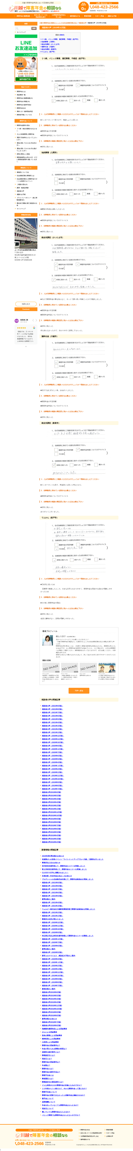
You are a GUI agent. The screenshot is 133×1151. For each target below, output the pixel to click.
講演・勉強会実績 (22, 188)
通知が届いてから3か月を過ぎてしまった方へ (27, 149)
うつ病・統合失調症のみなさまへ (27, 130)
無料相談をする (75, 16)
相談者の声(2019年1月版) (51, 809)
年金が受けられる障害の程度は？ (54, 1049)
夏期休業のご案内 (48, 989)
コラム (57, 671)
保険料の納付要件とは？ (51, 1052)
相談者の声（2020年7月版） (52, 752)
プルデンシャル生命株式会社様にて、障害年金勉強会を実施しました (68, 879)
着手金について (48, 1098)
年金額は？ (46, 1065)
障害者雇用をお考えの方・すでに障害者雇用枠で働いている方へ (27, 159)
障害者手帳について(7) (24, 115)
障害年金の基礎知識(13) (25, 98)
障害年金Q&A (21, 108)
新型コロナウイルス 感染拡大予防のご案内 (58, 956)
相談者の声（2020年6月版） (52, 756)
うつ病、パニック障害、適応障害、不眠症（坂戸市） (60, 39)
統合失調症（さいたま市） (51, 44)
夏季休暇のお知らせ (49, 1019)
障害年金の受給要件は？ (51, 1045)
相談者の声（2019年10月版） (53, 779)
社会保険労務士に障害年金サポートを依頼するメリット (27, 180)
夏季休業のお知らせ (85, 675)
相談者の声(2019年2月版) (51, 805)
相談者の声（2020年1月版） (52, 772)
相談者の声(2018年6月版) (51, 829)
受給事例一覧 (21, 95)
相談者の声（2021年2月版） (52, 729)
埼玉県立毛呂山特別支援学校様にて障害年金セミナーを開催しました (68, 936)
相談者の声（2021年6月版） (52, 716)
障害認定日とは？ (48, 1055)
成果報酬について (48, 1102)
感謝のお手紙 (112, 16)
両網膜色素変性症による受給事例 (54, 1029)
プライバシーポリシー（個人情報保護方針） (27, 199)
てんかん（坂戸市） (48, 52)
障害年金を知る (85, 1130)
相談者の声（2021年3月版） (52, 726)
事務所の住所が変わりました (53, 919)
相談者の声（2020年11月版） (53, 739)
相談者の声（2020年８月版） (53, 749)
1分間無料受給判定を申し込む (59, 16)
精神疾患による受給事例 (51, 1039)
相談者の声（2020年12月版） (53, 736)
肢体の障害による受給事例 (52, 1035)
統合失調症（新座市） (49, 49)
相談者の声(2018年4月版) (51, 835)
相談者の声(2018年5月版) (51, 832)
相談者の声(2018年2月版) (51, 842)
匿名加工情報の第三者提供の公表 (27, 204)
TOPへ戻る (79, 691)
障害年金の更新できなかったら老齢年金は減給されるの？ (63, 1095)
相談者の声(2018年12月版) (52, 812)
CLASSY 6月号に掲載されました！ (55, 872)
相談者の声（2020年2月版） (52, 769)
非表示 (62, 35)
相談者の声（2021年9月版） (52, 706)
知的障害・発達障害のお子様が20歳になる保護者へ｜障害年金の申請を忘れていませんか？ (50, 678)
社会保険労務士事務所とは (25, 175)
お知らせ (94, 671)
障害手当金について (49, 1092)
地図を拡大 (26, 304)
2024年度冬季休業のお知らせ (53, 856)
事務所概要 (87, 16)
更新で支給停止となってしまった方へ (27, 138)
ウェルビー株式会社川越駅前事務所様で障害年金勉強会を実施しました (68, 909)
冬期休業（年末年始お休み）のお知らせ (57, 876)
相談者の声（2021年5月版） (52, 719)
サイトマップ (21, 32)
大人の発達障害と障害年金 (25, 134)
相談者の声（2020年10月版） (53, 742)
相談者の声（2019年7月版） (52, 789)
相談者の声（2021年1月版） (52, 732)
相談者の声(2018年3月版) (51, 839)
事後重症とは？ (48, 1078)
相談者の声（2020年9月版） (52, 746)
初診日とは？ (47, 1059)
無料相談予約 (25, 79)
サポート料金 (99, 16)
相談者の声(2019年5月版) (51, 795)
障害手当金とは (48, 1075)
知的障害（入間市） (48, 42)
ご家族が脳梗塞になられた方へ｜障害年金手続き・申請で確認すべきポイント (69, 677)
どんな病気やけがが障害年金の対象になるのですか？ (62, 1085)
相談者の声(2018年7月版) (51, 825)
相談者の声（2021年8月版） (52, 709)
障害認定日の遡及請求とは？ (53, 1082)
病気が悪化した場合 (23, 154)
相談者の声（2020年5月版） (52, 759)
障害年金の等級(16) (23, 101)
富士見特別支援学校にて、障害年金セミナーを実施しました (64, 869)
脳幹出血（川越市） (48, 47)
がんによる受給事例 (49, 1032)
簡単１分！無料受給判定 (25, 111)
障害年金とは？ (48, 1068)
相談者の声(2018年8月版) (51, 822)
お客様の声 (109, 1136)
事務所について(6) (23, 172)
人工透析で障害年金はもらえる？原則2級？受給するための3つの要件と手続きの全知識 (106, 677)
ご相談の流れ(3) (22, 184)
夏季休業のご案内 (48, 899)
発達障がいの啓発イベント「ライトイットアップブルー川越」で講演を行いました (72, 859)
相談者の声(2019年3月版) (51, 799)
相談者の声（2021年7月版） (52, 712)
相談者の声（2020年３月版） (53, 766)
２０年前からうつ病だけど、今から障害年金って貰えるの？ (64, 1088)
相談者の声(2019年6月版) (51, 792)
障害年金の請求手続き (24, 105)
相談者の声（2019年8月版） (52, 785)
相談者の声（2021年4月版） (52, 722)
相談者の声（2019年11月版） (53, 775)
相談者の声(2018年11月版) (52, 1005)
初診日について (48, 1108)
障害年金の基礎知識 (23, 16)
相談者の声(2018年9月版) (51, 819)
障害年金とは (21, 91)
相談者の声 (20, 191)
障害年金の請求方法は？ (51, 1072)
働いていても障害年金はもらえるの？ (56, 1112)
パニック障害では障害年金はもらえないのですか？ (61, 1115)
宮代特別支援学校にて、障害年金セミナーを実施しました (63, 866)
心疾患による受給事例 (50, 1042)
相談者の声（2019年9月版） (52, 782)
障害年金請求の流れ (23, 125)
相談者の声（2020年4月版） (52, 762)
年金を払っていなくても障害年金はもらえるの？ (60, 1105)
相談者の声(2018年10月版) (52, 815)
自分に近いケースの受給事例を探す (40, 16)
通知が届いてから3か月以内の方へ (27, 144)
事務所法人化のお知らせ (51, 862)
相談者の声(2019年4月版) (51, 802)
